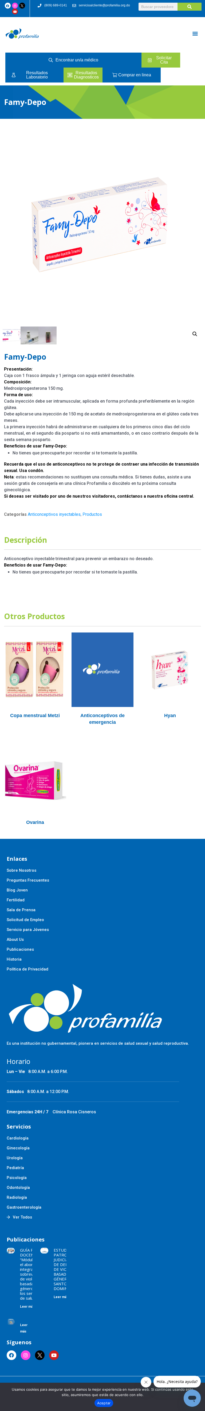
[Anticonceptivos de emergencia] (103, 669)
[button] (195, 33)
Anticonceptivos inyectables (54, 514)
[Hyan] (170, 669)
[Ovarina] (35, 776)
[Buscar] (190, 7)
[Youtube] (15, 11)
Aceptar (104, 1403)
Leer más (27, 1306)
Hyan (170, 715)
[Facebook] (8, 6)
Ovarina (35, 822)
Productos (92, 514)
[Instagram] (15, 6)
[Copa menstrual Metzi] (35, 669)
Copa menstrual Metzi (35, 715)
